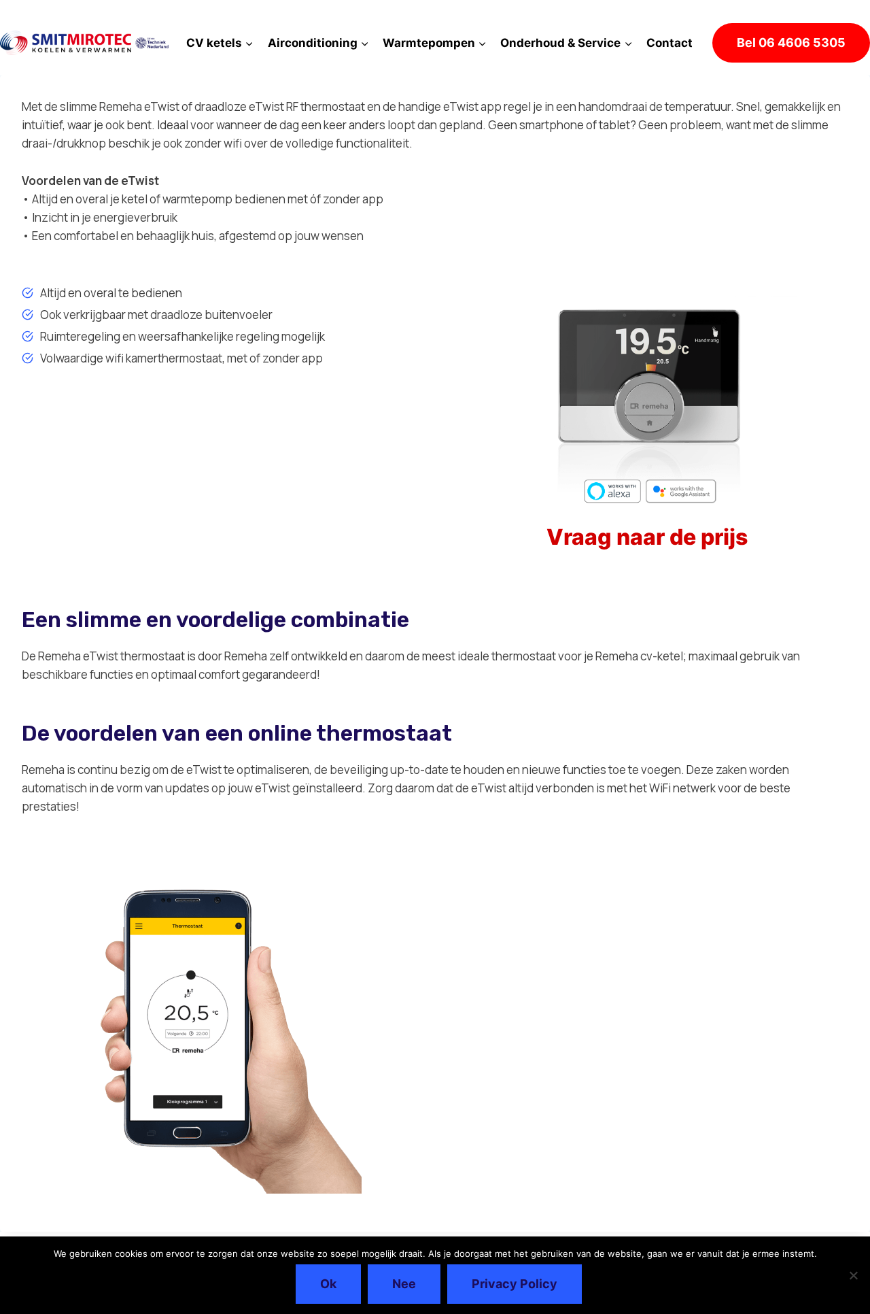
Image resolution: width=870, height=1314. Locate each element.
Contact (669, 43)
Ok (328, 1284)
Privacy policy (514, 1284)
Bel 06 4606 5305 (791, 42)
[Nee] (853, 1275)
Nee (404, 1284)
